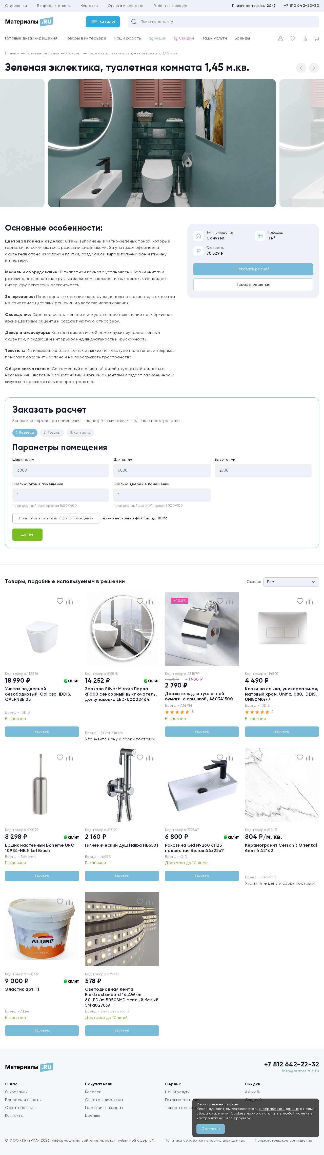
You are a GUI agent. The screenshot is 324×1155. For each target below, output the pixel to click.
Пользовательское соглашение (283, 1140)
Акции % (252, 1092)
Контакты (89, 6)
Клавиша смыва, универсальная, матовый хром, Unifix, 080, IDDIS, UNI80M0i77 (281, 694)
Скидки (186, 38)
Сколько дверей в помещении (141, 484)
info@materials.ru (300, 1071)
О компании (16, 6)
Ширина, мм (23, 459)
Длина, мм (122, 459)
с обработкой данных (279, 1109)
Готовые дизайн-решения (31, 38)
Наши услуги (214, 38)
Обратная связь (20, 1108)
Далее (27, 534)
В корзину (42, 731)
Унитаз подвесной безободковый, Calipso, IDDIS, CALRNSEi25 (38, 694)
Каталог (93, 1092)
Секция (254, 582)
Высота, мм (225, 459)
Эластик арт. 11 (22, 989)
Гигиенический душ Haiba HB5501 (121, 845)
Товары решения (253, 285)
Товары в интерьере (85, 38)
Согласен (210, 1129)
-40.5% (180, 600)
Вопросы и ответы (54, 6)
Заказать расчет (253, 269)
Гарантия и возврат (171, 6)
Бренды (242, 38)
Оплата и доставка (126, 6)
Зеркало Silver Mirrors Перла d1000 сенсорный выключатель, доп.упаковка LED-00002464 (121, 694)
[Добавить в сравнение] (69, 601)
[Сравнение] (304, 38)
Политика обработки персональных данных (205, 1140)
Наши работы (128, 38)
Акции (160, 38)
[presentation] (8, 629)
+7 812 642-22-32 (301, 6)
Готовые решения (182, 1100)
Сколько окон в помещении (37, 484)
